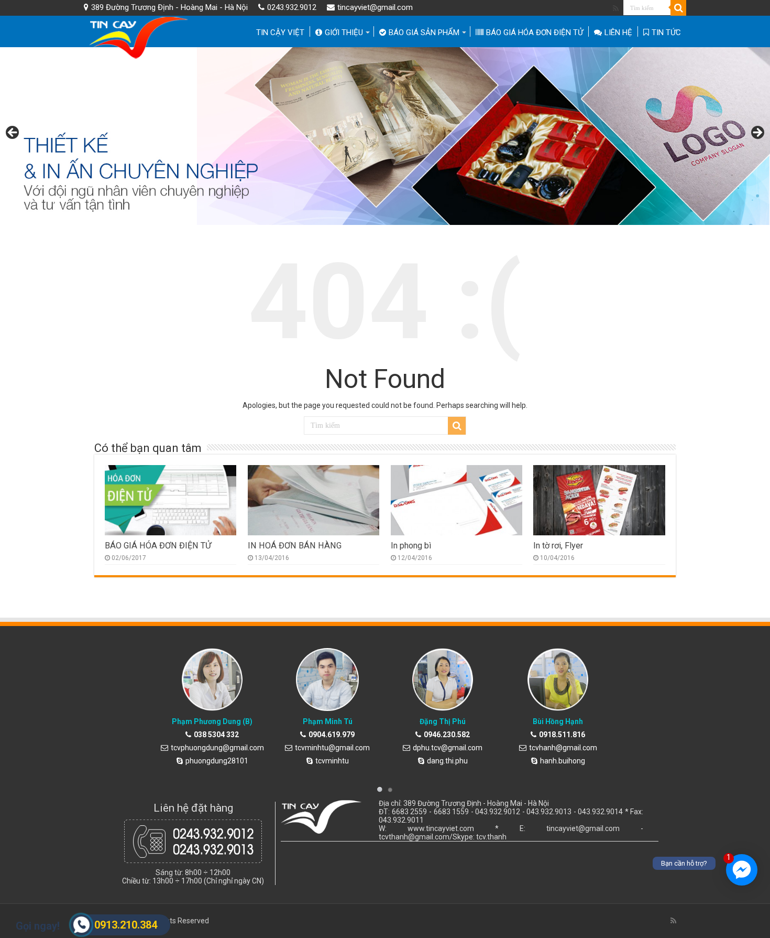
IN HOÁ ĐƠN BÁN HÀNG (295, 546)
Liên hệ (618, 32)
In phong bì (411, 546)
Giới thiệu (344, 32)
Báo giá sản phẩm (424, 32)
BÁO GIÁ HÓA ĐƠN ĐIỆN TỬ (534, 32)
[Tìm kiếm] (678, 8)
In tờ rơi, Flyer (558, 546)
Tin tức (666, 32)
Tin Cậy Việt (280, 32)
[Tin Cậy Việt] (140, 37)
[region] (385, 136)
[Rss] (616, 8)
